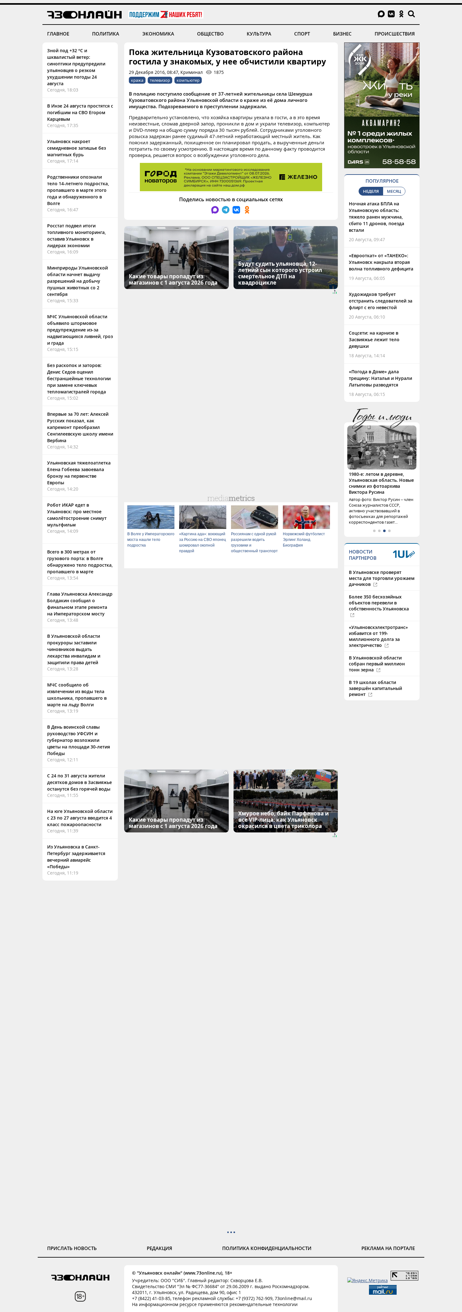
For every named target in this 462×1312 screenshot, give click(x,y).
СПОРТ (302, 34)
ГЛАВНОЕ (58, 34)
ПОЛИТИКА (105, 34)
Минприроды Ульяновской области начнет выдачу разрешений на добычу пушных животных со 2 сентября (77, 281)
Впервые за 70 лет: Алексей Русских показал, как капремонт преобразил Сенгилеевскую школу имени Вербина (80, 427)
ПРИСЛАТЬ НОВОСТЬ (72, 1248)
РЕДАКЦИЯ (159, 1248)
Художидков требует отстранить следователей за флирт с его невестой (380, 300)
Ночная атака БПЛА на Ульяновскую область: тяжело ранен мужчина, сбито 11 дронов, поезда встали (376, 217)
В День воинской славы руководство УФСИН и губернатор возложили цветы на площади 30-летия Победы (78, 740)
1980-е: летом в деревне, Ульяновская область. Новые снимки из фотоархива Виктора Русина (381, 483)
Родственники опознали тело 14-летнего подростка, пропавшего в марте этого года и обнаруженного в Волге (78, 190)
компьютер (188, 80)
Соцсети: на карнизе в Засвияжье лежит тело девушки (374, 339)
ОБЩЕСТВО (210, 34)
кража (137, 80)
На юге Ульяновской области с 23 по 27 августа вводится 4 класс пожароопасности (80, 817)
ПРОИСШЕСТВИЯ (395, 34)
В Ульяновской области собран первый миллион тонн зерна (377, 664)
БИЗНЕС (342, 34)
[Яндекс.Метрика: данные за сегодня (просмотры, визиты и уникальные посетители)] (367, 1280)
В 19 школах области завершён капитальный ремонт (375, 688)
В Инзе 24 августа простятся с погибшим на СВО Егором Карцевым (80, 112)
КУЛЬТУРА (259, 34)
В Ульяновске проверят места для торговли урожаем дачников (382, 578)
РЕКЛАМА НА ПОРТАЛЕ (388, 1248)
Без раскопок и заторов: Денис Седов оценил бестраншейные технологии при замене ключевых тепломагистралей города (79, 378)
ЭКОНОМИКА (158, 34)
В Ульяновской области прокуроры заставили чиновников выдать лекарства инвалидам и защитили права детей (73, 649)
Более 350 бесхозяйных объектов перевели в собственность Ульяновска (379, 603)
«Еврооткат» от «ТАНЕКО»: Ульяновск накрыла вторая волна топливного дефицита (381, 262)
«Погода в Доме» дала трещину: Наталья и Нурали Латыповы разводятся (380, 378)
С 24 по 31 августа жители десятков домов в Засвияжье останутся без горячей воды (79, 782)
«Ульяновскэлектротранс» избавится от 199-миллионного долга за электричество (378, 636)
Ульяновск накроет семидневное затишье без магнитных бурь (76, 148)
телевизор (160, 80)
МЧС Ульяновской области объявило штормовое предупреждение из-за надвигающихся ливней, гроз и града (80, 330)
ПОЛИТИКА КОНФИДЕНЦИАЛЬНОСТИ (266, 1248)
